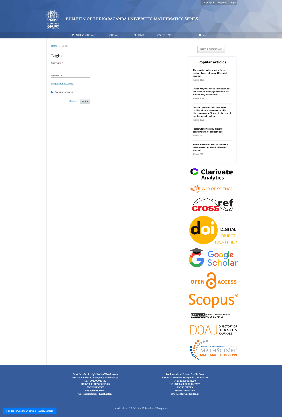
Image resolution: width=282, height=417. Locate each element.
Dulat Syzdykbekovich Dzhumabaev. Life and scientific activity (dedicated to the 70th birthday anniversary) (212, 92)
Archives (139, 35)
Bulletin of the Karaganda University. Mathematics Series (132, 18)
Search (205, 35)
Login (233, 2)
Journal (114, 35)
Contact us (164, 35)
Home (54, 45)
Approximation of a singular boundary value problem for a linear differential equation (210, 147)
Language (207, 2)
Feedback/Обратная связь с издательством (30, 410)
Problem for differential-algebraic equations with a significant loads (208, 130)
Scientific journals (83, 35)
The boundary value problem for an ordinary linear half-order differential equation (210, 73)
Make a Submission (211, 49)
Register (222, 2)
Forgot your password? (62, 83)
